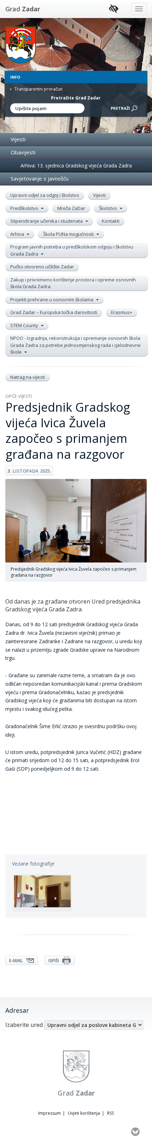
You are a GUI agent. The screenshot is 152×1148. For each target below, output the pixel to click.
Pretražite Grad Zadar (76, 98)
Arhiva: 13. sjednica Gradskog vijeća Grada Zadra (76, 165)
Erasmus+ (121, 312)
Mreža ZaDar (71, 208)
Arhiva (17, 234)
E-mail (16, 961)
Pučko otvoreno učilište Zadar (42, 266)
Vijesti (18, 139)
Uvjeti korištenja (84, 1113)
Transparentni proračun (38, 89)
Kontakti (110, 221)
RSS (110, 1113)
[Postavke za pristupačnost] (113, 9)
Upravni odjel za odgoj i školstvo (44, 195)
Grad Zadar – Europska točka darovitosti (53, 312)
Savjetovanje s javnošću (40, 178)
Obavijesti (23, 152)
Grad (22, 9)
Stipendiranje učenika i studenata (47, 221)
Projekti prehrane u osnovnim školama (52, 299)
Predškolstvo (24, 208)
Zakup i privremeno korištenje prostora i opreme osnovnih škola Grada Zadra (73, 283)
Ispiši (54, 961)
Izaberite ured (24, 1025)
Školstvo (108, 208)
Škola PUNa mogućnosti (69, 234)
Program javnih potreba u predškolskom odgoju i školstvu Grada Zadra (71, 250)
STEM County (24, 325)
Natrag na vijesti (27, 377)
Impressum (49, 1113)
